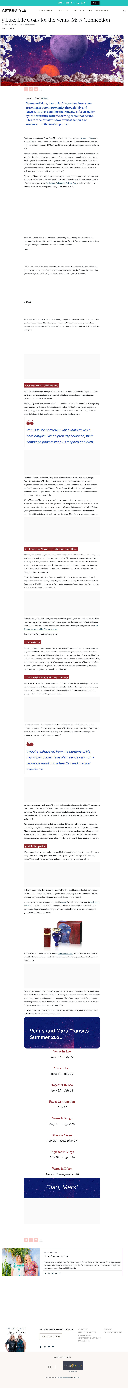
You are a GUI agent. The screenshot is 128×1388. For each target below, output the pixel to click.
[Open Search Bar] (124, 10)
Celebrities (108, 1329)
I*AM (82, 10)
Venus (83, 138)
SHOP (95, 3)
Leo (32, 141)
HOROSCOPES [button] (45, 10)
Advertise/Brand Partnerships (90, 1338)
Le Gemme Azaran (65, 953)
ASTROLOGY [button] (61, 10)
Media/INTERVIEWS (85, 1335)
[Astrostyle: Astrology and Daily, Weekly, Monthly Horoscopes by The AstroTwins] (13, 10)
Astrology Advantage (113, 1332)
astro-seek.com (73, 1371)
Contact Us (83, 1329)
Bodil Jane (60, 1377)
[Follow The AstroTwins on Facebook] (40, 1347)
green (63, 902)
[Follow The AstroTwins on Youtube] (53, 1347)
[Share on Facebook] (31, 89)
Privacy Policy (83, 1341)
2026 (74, 10)
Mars (92, 138)
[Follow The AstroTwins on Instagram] (45, 1347)
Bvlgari (45, 98)
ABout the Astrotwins (87, 1332)
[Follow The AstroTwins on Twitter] (49, 1347)
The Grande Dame (67, 1377)
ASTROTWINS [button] (101, 10)
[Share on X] (26, 89)
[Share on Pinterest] (36, 89)
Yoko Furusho (76, 1377)
